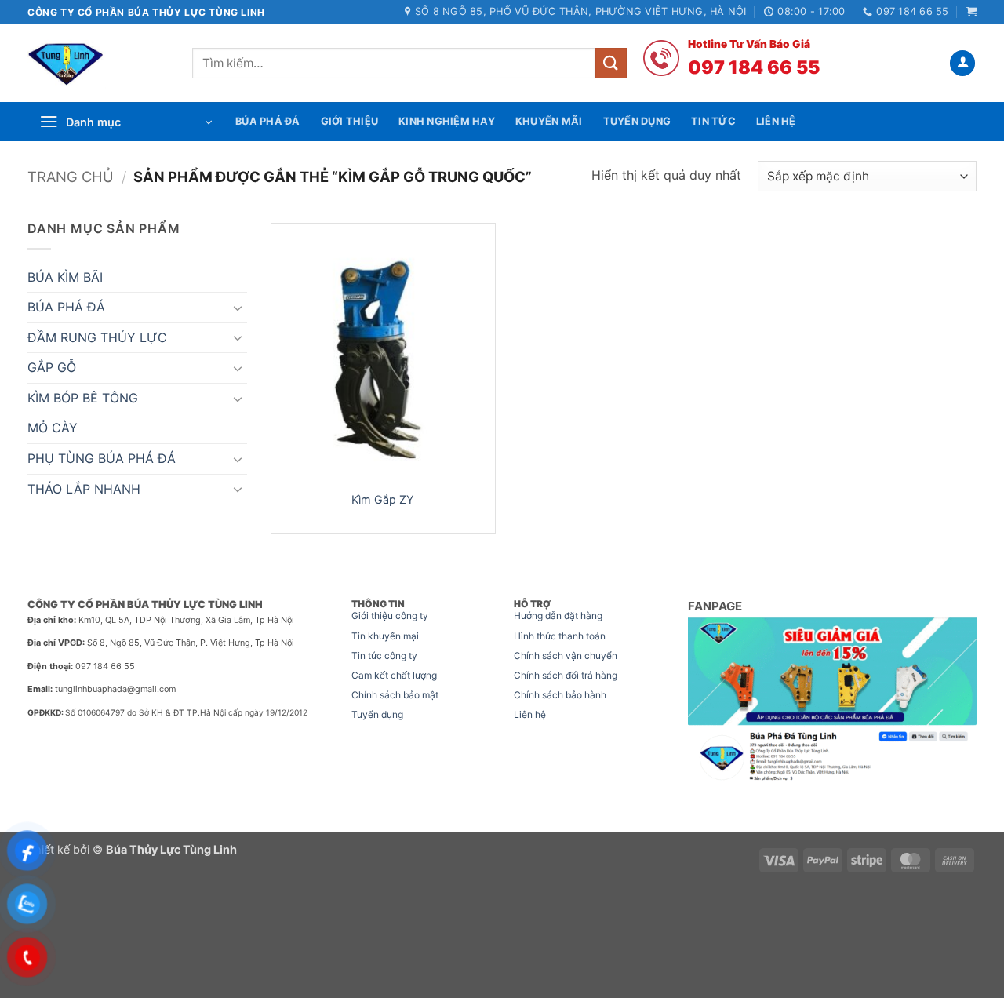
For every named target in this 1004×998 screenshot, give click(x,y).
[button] (971, 11)
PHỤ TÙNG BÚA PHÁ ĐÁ (101, 458)
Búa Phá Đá (267, 121)
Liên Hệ (776, 121)
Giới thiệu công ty (389, 615)
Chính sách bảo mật (394, 695)
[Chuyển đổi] (237, 307)
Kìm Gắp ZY (382, 499)
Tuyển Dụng (637, 121)
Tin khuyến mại (385, 636)
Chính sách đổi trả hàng (565, 675)
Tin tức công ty (384, 655)
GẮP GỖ (51, 367)
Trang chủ (70, 176)
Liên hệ (530, 714)
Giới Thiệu (350, 121)
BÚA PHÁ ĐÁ (66, 307)
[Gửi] (611, 63)
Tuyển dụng (377, 714)
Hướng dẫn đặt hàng (558, 615)
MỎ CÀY (52, 427)
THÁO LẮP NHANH (83, 489)
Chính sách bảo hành (560, 695)
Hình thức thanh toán (560, 636)
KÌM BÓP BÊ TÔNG (82, 398)
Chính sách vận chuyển (565, 655)
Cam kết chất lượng (394, 675)
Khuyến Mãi (549, 121)
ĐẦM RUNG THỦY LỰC (97, 337)
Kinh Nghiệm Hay (446, 121)
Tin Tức (713, 121)
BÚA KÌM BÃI (65, 277)
